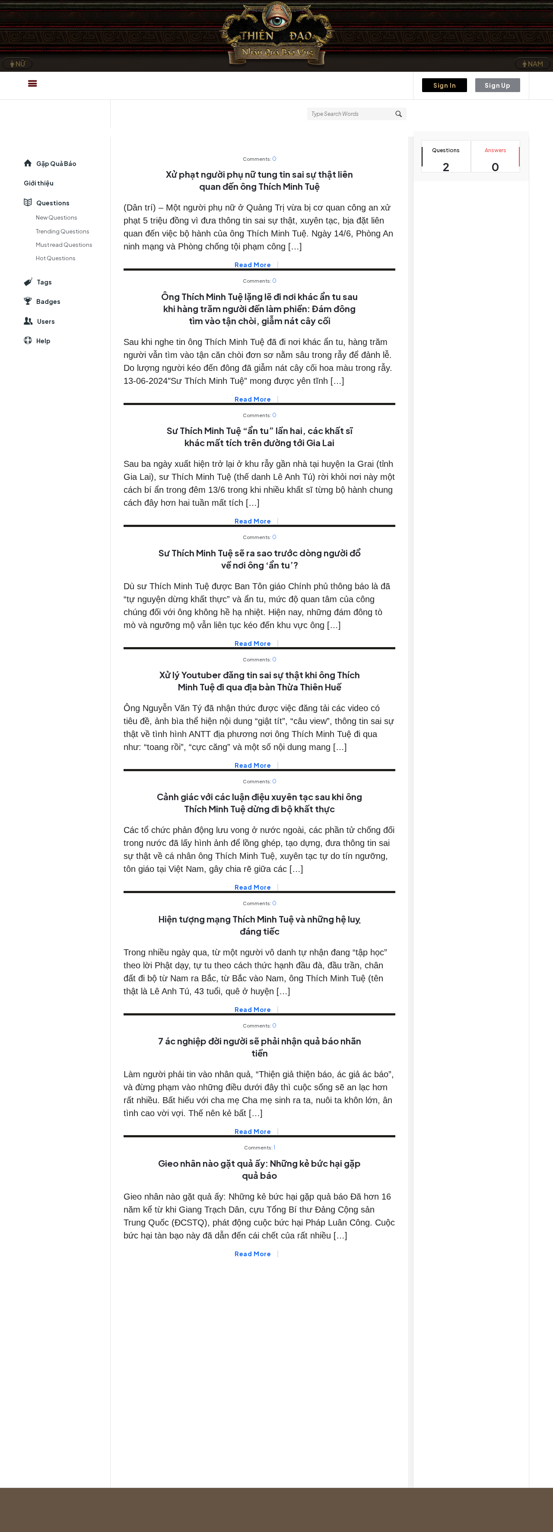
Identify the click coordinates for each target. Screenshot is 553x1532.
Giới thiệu (39, 183)
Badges (48, 301)
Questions (53, 203)
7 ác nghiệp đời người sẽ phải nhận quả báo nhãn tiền (259, 1046)
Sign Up (498, 85)
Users (46, 321)
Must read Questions (64, 244)
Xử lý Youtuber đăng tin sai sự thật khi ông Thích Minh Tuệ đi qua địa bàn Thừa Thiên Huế (259, 680)
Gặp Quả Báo (56, 163)
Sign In (444, 85)
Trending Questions (62, 231)
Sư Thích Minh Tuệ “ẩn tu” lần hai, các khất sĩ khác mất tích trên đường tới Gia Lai (260, 436)
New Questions (56, 217)
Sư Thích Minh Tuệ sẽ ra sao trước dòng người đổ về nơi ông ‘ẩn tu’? (260, 558)
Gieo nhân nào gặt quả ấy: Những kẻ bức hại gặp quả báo (259, 1169)
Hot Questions (56, 258)
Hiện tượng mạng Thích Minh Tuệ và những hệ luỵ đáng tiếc (259, 924)
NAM (535, 64)
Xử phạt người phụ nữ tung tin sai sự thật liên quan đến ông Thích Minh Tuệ (259, 180)
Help (43, 341)
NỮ (19, 64)
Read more (253, 265)
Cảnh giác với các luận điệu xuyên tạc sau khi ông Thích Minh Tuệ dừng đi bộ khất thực (259, 802)
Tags (44, 282)
